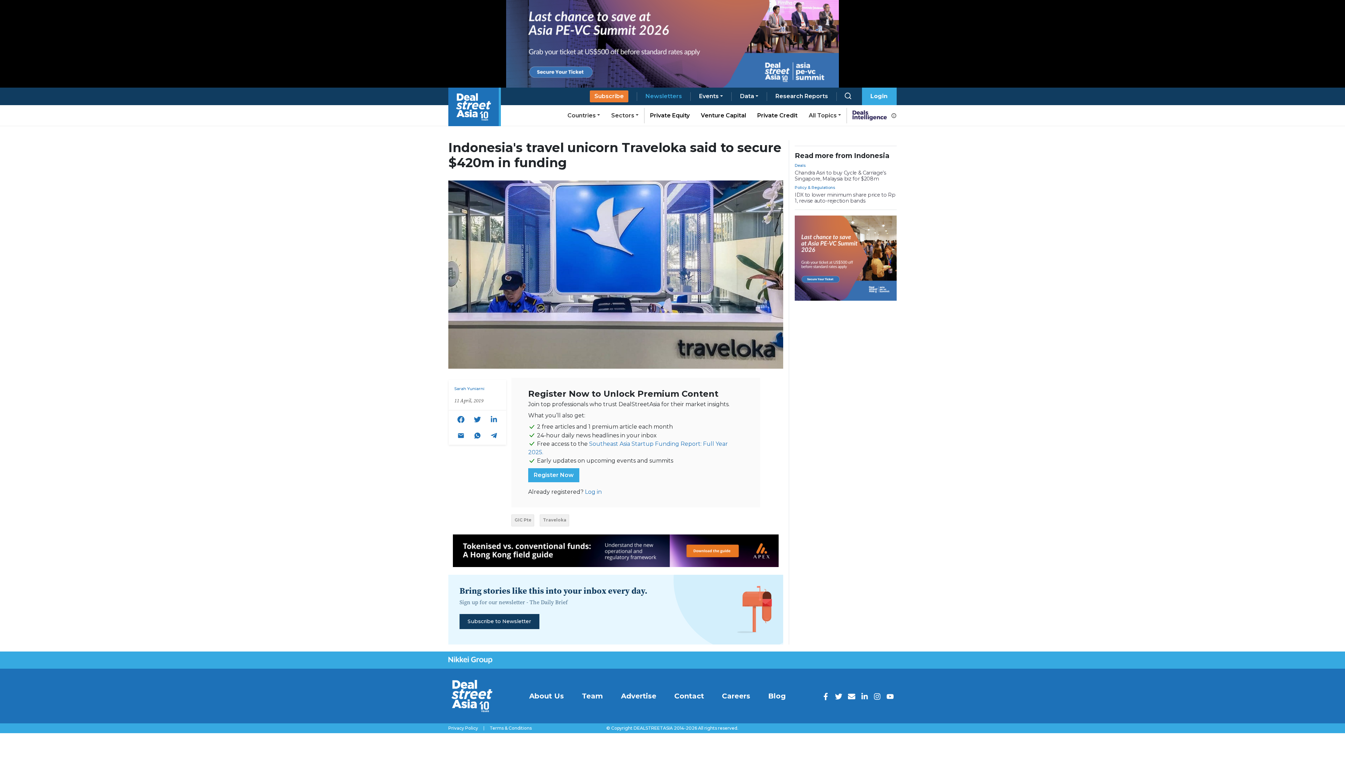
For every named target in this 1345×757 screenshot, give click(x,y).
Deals (800, 165)
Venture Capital (723, 115)
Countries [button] (581, 115)
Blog (777, 696)
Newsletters (664, 96)
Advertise (638, 696)
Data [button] (747, 96)
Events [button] (709, 96)
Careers (736, 696)
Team (592, 696)
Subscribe (609, 96)
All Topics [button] (823, 115)
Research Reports (801, 96)
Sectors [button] (622, 115)
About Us (546, 696)
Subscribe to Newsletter (499, 621)
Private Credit (777, 115)
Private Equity (670, 115)
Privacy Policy (463, 728)
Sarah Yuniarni (469, 388)
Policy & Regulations (815, 187)
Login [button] (879, 96)
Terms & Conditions (511, 728)
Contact (689, 696)
